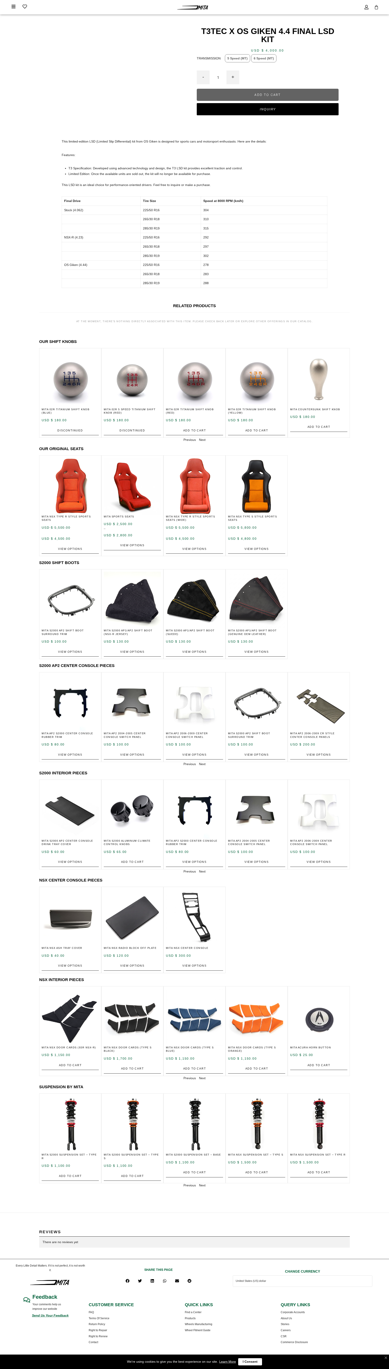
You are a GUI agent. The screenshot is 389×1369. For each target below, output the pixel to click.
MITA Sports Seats (119, 516)
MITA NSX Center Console (187, 948)
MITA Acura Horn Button (310, 1047)
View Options (70, 549)
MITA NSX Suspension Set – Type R (318, 1154)
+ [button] (232, 77)
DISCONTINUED (70, 430)
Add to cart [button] (194, 430)
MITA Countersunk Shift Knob (315, 409)
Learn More (227, 1361)
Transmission (209, 58)
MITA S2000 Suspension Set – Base (193, 1154)
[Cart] (376, 7)
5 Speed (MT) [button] (237, 58)
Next (202, 440)
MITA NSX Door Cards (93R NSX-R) (69, 1047)
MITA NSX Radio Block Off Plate (130, 948)
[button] (127, 1281)
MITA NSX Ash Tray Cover (62, 948)
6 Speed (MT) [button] (264, 58)
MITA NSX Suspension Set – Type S (255, 1154)
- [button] (203, 77)
